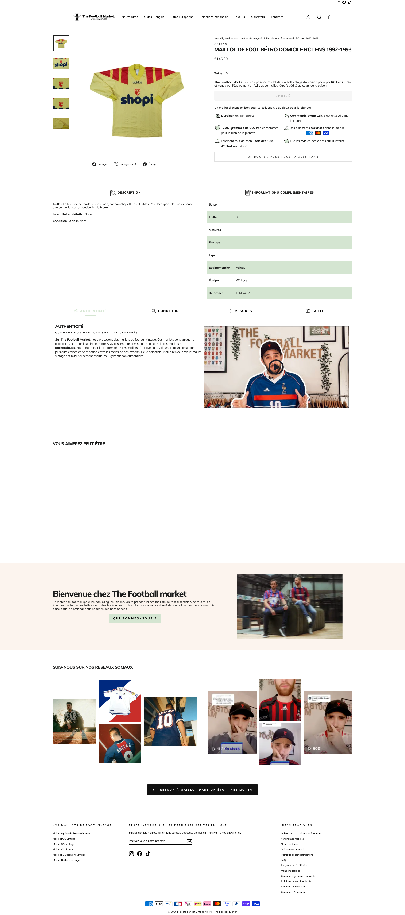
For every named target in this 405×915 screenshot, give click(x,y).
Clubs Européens (181, 17)
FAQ (283, 860)
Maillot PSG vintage (64, 838)
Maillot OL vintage (63, 849)
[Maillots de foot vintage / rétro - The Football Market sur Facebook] (139, 853)
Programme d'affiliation (294, 865)
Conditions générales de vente (298, 876)
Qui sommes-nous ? (135, 618)
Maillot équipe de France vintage (71, 833)
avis (304, 141)
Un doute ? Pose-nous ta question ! (283, 156)
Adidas (220, 44)
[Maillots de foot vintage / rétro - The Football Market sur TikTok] (147, 853)
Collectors (258, 17)
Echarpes (277, 17)
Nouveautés (130, 17)
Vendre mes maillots (292, 838)
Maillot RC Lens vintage (66, 860)
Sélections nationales (214, 17)
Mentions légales (290, 870)
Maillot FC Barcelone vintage (69, 854)
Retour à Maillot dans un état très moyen (205, 789)
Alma (243, 146)
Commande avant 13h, (307, 116)
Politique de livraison (293, 886)
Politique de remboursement (297, 854)
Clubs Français (154, 17)
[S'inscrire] (189, 841)
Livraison (228, 116)
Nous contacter (289, 844)
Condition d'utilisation (293, 892)
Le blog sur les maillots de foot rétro (301, 833)
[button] (90, 311)
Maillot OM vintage (63, 844)
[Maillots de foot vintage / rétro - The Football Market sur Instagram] (131, 853)
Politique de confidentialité (296, 881)
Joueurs (240, 17)
